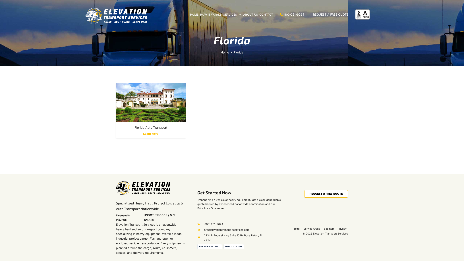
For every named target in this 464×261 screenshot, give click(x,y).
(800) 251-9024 (213, 224)
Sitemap (329, 228)
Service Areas (311, 228)
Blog (297, 228)
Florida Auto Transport (150, 127)
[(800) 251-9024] (200, 224)
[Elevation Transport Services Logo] (116, 16)
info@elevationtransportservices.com (227, 229)
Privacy (342, 228)
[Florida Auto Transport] (151, 102)
